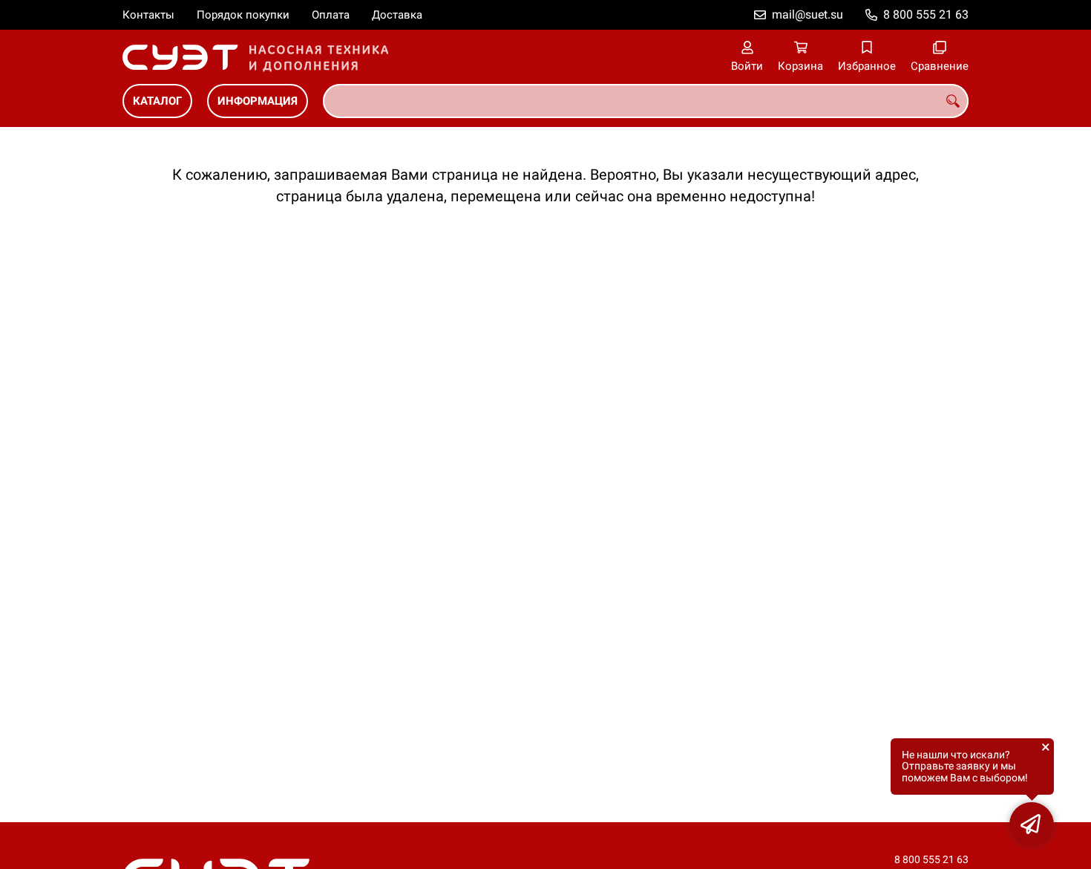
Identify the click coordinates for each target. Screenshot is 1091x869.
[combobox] (646, 101)
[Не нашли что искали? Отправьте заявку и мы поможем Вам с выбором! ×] (1031, 824)
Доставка (397, 15)
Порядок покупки (243, 15)
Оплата (331, 15)
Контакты (148, 15)
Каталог (157, 101)
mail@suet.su (807, 14)
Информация (257, 101)
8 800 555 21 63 (926, 14)
